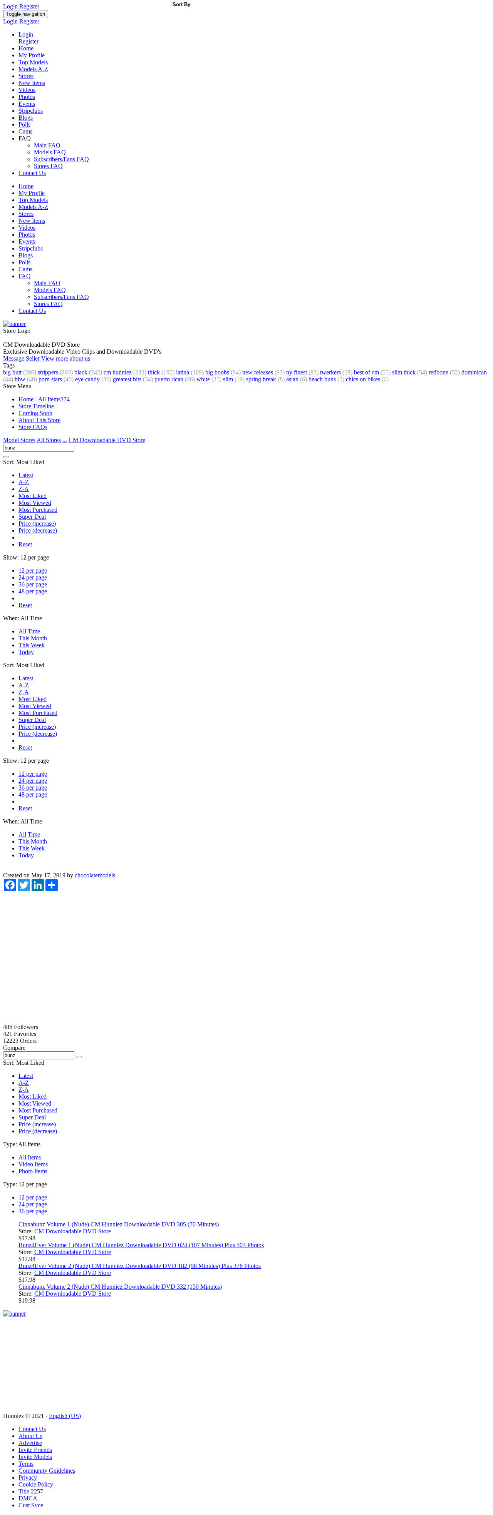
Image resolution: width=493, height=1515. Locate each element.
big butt (12, 372)
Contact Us (32, 173)
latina (182, 372)
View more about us (65, 358)
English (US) (65, 1416)
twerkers (330, 372)
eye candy (87, 379)
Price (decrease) (37, 530)
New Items (31, 83)
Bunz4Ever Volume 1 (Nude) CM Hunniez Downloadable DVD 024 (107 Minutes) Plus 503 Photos (141, 1245)
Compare (14, 1047)
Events (26, 103)
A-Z (23, 482)
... (64, 440)
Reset (25, 544)
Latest (25, 475)
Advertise (30, 1443)
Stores (26, 76)
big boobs (217, 372)
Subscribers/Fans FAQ (61, 159)
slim (228, 379)
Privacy (27, 1477)
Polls (24, 124)
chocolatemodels (95, 875)
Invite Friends (35, 1450)
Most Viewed (34, 502)
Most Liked (32, 496)
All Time (29, 631)
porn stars (50, 379)
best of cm (366, 372)
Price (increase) (37, 523)
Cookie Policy (35, 1484)
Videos (26, 90)
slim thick (404, 372)
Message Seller (22, 358)
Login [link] (11, 6)
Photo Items (32, 1171)
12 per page (32, 570)
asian (292, 379)
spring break (261, 379)
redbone (438, 372)
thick (154, 372)
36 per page (32, 584)
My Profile (31, 55)
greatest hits (127, 379)
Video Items (33, 1164)
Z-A (23, 489)
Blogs (25, 117)
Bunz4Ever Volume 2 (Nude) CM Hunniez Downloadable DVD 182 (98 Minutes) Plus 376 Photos (139, 1266)
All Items (29, 1157)
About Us (30, 1436)
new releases (257, 372)
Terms (26, 1463)
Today (26, 652)
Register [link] (29, 6)
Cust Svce (30, 1505)
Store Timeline (36, 406)
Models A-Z (33, 69)
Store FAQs (32, 427)
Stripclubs (30, 110)
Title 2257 (30, 1491)
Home (26, 48)
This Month (32, 638)
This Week (31, 645)
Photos (26, 97)
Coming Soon (35, 413)
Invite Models (35, 1456)
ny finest (296, 372)
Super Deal (32, 516)
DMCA (27, 1498)
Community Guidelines (46, 1470)
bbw (20, 379)
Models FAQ (50, 152)
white (203, 379)
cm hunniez (118, 372)
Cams (25, 131)
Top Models (33, 62)
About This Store (39, 420)
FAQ (24, 276)
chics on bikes (363, 379)
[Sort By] (6, 457)
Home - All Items (44, 399)
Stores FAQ (48, 166)
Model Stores (19, 440)
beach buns (322, 379)
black (80, 372)
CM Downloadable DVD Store (107, 440)
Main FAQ (47, 145)
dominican (474, 372)
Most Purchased (37, 509)
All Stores (49, 440)
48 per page (32, 591)
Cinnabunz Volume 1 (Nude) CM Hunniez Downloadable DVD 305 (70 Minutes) (118, 1224)
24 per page (32, 577)
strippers (48, 372)
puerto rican (168, 379)
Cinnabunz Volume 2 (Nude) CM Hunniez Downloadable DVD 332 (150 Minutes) (120, 1286)
